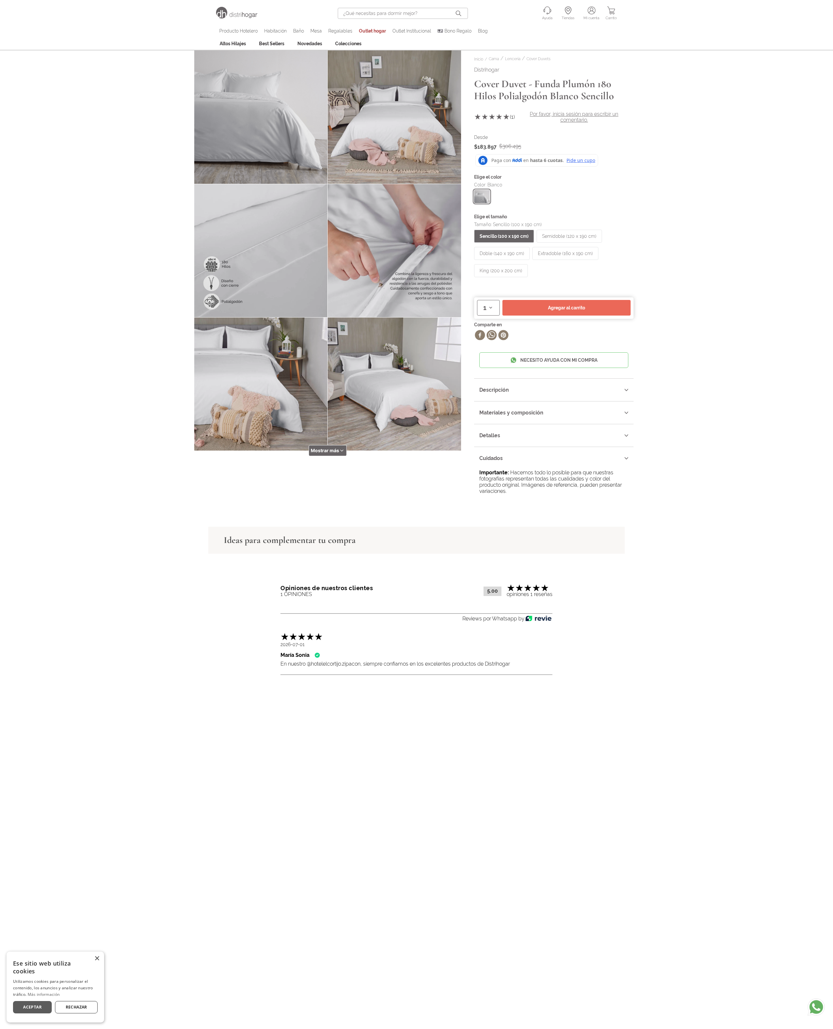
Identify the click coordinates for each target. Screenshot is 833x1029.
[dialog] (55, 987)
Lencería (512, 59)
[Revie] (539, 619)
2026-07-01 (292, 644)
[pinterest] (503, 336)
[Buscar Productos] (460, 13)
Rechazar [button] (76, 1007)
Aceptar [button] (32, 1007)
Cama (494, 59)
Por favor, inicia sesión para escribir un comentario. (574, 117)
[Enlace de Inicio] (479, 59)
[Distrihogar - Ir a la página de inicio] (241, 17)
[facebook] (480, 336)
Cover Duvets (538, 59)
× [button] (96, 958)
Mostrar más (325, 450)
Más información (44, 994)
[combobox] (403, 13)
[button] (482, 196)
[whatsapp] (491, 336)
